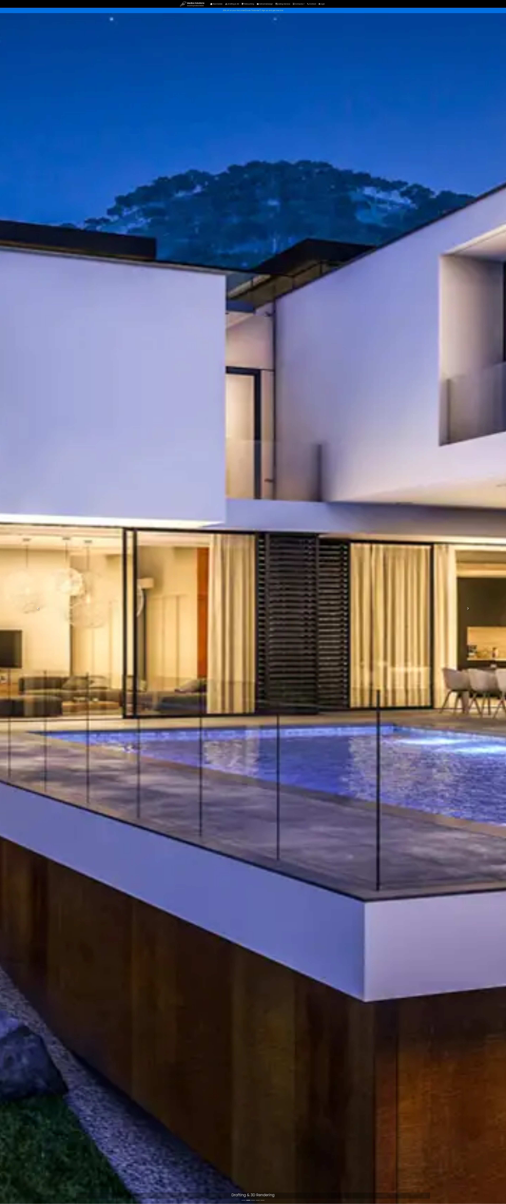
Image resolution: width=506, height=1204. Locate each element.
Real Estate (217, 4)
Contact (312, 4)
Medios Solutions (195, 3)
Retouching (249, 4)
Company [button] (298, 4)
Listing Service (284, 4)
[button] (38, 608)
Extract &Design (266, 4)
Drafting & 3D (233, 4)
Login (322, 4)
